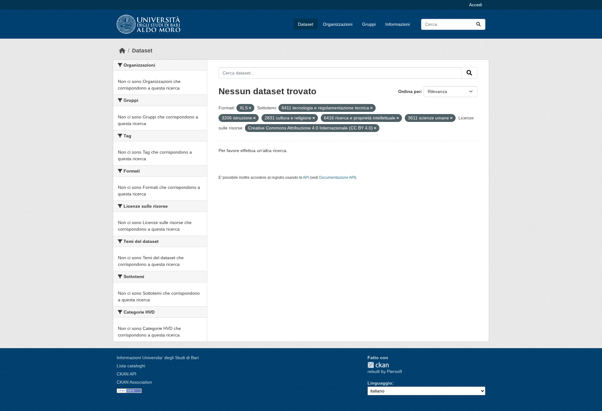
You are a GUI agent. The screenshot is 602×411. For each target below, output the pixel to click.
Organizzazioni (337, 24)
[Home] (122, 50)
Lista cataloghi (131, 365)
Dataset (305, 24)
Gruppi (369, 24)
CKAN (378, 365)
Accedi (475, 5)
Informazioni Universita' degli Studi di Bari (158, 357)
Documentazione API (337, 177)
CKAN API (126, 373)
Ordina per (409, 91)
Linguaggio (379, 383)
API (306, 177)
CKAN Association (134, 382)
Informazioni (397, 24)
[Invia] (478, 24)
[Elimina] (250, 108)
